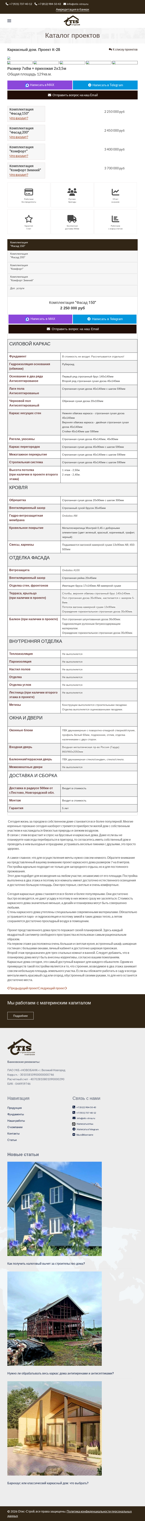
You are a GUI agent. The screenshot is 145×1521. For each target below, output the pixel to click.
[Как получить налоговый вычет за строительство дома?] (54, 1208)
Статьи (12, 1140)
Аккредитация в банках (72, 9)
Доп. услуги (17, 288)
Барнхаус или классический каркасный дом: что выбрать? (47, 1483)
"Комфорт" (19, 267)
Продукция (14, 1107)
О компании (14, 1127)
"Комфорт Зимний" (22, 278)
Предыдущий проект (23, 988)
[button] (9, 21)
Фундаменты (15, 1114)
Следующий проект (51, 988)
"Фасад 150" (19, 244)
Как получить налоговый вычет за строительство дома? (46, 1263)
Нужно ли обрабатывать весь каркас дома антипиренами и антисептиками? (60, 1373)
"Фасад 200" (19, 255)
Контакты (13, 1133)
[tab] (72, 244)
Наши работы (16, 1120)
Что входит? (18, 118)
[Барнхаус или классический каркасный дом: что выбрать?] (54, 1428)
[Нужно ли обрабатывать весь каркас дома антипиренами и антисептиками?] (54, 1318)
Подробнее (20, 1015)
